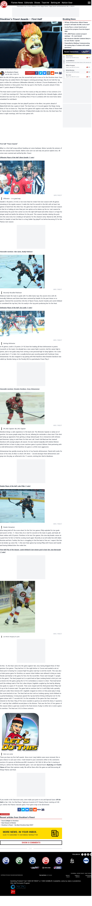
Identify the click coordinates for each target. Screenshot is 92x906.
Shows (37, 2)
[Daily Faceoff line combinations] (56, 73)
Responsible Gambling (88, 876)
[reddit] (52, 73)
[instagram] (85, 854)
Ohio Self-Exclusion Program (20, 883)
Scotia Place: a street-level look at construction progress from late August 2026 (77, 29)
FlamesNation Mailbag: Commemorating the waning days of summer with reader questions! (77, 45)
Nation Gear (67, 2)
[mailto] (48, 73)
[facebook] (37, 73)
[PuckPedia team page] (60, 73)
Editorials (28, 2)
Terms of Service (77, 876)
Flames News (17, 2)
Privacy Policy (68, 876)
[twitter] (40, 73)
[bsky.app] (44, 73)
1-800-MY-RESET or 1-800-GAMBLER (39, 881)
